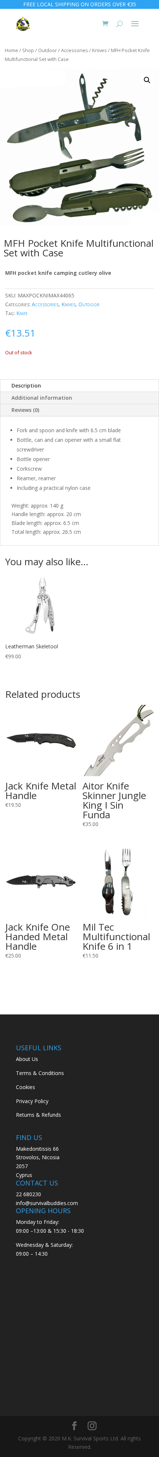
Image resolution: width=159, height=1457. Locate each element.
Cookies (25, 1087)
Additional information (41, 397)
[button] (147, 80)
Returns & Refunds (38, 1114)
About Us (27, 1058)
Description (26, 385)
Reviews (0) (25, 409)
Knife (22, 313)
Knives (99, 50)
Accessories (74, 50)
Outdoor (47, 50)
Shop (28, 50)
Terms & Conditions (40, 1072)
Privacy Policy (32, 1101)
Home (11, 50)
